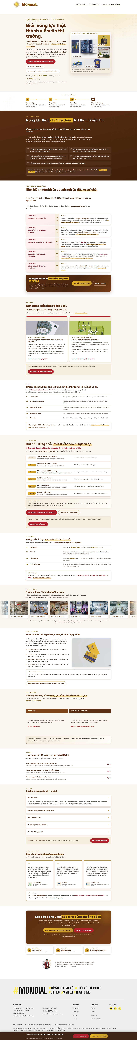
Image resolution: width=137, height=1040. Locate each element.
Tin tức (93, 1012)
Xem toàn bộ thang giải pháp (69, 512)
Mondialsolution (36, 1025)
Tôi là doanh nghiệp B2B (34, 66)
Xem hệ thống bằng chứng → (42, 578)
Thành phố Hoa (33, 1028)
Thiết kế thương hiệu (73, 1028)
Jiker (14, 1025)
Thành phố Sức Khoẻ (20, 1028)
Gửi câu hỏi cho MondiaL (99, 840)
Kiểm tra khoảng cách (80, 1036)
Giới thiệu (75, 1012)
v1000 (53, 1030)
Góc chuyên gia (96, 1019)
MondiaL (71, 1025)
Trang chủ (75, 1008)
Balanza (19, 1025)
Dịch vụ (74, 1015)
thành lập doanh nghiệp (42, 1030)
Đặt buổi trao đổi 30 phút (82, 283)
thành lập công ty (27, 1030)
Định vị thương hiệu (88, 1028)
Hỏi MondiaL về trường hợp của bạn (41, 371)
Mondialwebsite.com (60, 1025)
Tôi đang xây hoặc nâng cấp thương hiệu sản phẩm (42, 71)
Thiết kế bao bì (111, 1028)
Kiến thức (94, 1015)
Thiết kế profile (60, 1028)
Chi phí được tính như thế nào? (37, 825)
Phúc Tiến (51, 1028)
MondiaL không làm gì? (35, 832)
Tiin (25, 1025)
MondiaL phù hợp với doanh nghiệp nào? (41, 810)
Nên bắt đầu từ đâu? (34, 817)
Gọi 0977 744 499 (100, 283)
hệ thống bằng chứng (56, 898)
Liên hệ (74, 1019)
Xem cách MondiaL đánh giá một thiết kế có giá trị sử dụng (46, 683)
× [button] (110, 1036)
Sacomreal (16, 1030)
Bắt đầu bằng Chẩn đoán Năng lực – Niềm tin (41, 512)
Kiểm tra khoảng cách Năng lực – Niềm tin (40, 61)
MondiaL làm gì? (33, 797)
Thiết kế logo (60, 1030)
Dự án (93, 1008)
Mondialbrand (47, 1025)
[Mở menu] (123, 4)
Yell (29, 1025)
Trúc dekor (42, 1028)
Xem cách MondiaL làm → (39, 427)
